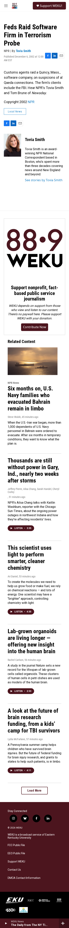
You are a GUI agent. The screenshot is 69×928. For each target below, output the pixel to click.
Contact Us (14, 869)
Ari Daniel (13, 576)
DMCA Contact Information (24, 878)
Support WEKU (16, 861)
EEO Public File (16, 853)
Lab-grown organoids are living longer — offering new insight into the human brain (32, 641)
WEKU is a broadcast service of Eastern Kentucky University (31, 836)
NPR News (13, 382)
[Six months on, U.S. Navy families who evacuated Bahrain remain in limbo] (33, 361)
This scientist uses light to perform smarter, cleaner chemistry (30, 557)
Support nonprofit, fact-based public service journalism (34, 293)
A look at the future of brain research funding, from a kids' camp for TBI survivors (34, 720)
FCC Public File (16, 845)
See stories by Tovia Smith (43, 180)
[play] (5, 923)
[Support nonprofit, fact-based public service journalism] (34, 249)
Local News (15, 111)
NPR (31, 102)
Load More (34, 790)
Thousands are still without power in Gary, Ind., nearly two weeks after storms (33, 470)
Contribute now (34, 327)
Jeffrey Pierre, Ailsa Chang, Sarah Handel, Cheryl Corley (33, 490)
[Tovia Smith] (12, 145)
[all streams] (64, 923)
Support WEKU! (51, 5)
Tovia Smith (23, 51)
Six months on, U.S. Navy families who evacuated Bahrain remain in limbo (30, 398)
